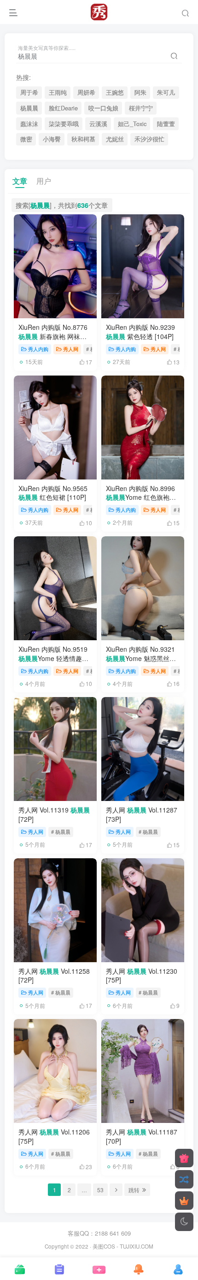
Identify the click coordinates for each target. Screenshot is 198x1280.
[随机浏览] (184, 1179)
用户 (43, 181)
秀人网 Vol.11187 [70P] (141, 1136)
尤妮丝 (115, 139)
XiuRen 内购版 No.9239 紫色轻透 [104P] (140, 331)
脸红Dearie (63, 108)
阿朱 (140, 92)
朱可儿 (166, 92)
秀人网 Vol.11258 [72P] (54, 975)
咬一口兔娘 (103, 108)
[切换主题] (184, 1222)
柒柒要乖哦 (64, 124)
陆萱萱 (166, 124)
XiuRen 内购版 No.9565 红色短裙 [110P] (52, 493)
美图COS (104, 1246)
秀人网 (70, 348)
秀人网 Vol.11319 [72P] (54, 814)
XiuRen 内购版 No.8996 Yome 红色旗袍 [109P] (140, 497)
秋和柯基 (83, 139)
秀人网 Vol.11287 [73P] (141, 814)
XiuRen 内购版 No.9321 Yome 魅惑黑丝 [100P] (140, 658)
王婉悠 (115, 92)
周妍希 (86, 92)
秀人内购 (38, 348)
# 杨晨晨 (60, 831)
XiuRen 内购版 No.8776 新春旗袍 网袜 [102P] (52, 336)
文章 (19, 181)
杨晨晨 (29, 108)
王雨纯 (58, 92)
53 (100, 1190)
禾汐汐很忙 (149, 139)
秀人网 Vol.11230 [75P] (141, 975)
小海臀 (52, 139)
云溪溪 (98, 124)
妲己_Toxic (132, 124)
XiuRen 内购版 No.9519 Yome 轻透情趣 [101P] (52, 658)
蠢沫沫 (29, 124)
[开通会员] (184, 1200)
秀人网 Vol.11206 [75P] (54, 1136)
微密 (26, 139)
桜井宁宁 (141, 108)
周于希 (29, 92)
